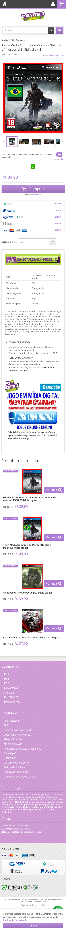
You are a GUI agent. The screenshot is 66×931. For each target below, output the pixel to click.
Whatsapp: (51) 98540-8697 (17, 828)
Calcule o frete (9, 242)
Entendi (33, 925)
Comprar (35, 189)
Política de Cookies (14, 767)
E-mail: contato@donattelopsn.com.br (22, 832)
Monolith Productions (56, 55)
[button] (59, 155)
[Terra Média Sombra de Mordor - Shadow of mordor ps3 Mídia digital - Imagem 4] (48, 141)
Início (6, 40)
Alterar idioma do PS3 (15, 744)
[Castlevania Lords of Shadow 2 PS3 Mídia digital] (32, 628)
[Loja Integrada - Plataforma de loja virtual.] (33, 905)
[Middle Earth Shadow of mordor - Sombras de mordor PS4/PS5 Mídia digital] (32, 490)
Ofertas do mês (12, 702)
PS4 (6, 678)
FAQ (6, 725)
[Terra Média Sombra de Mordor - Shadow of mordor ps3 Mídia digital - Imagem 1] (11, 141)
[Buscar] (51, 30)
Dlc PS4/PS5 (11, 697)
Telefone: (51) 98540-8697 (16, 825)
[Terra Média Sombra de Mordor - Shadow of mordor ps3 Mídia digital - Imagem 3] (36, 141)
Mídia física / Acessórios (17, 762)
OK (52, 241)
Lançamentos (11, 688)
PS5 (6, 683)
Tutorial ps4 (10, 758)
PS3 (12, 40)
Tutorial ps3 (10, 753)
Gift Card (9, 692)
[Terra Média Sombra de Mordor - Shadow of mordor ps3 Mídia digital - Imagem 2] (24, 141)
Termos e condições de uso (18, 730)
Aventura (19, 40)
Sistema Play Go (13, 739)
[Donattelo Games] (33, 16)
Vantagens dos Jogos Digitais (20, 776)
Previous (4, 141)
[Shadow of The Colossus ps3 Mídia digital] (32, 583)
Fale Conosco (11, 720)
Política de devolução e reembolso (22, 748)
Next (62, 140)
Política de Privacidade (16, 772)
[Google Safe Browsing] (31, 887)
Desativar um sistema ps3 (18, 734)
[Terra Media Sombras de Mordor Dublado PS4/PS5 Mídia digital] (32, 537)
